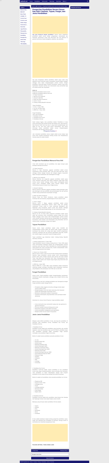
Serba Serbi (23, 39)
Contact (35, 461)
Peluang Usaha (24, 33)
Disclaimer (44, 461)
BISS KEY (22, 12)
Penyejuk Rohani (24, 37)
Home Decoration (24, 24)
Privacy (39, 461)
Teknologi (51, 1)
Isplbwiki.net (23, 1)
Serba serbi (44, 1)
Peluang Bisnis (24, 31)
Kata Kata (58, 1)
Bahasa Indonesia (24, 9)
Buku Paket (23, 14)
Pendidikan (37, 1)
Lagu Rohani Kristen (25, 29)
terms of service (50, 461)
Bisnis (64, 1)
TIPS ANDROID (23, 43)
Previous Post (63, 450)
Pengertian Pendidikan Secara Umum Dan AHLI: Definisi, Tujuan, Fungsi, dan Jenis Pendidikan (48, 11)
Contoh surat (23, 20)
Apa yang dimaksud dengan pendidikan (42, 34)
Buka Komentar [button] (50, 458)
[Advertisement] (50, 25)
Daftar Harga (23, 22)
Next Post (35, 450)
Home (31, 1)
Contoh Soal (23, 18)
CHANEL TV (23, 16)
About (31, 461)
